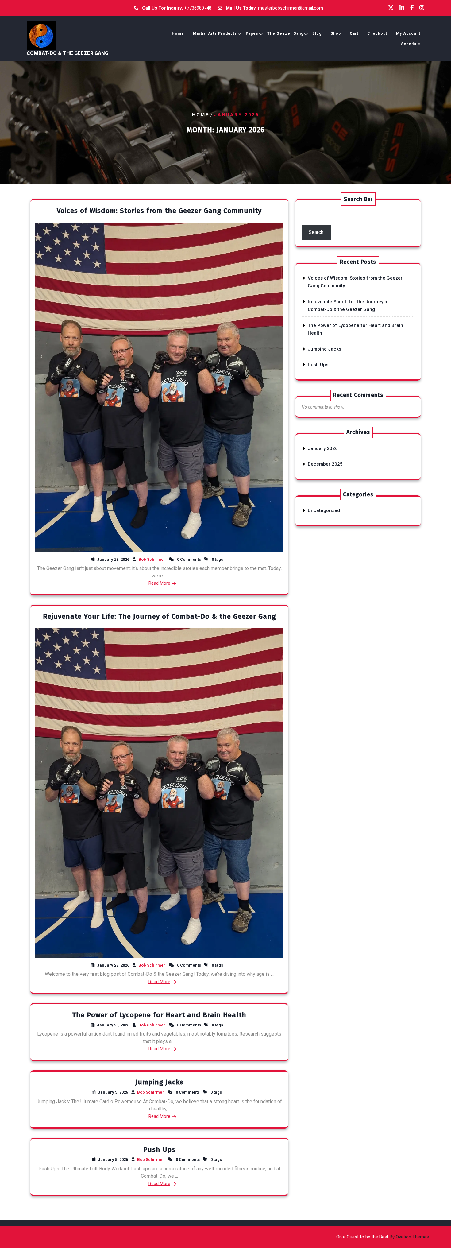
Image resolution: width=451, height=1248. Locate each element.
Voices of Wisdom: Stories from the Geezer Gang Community (159, 211)
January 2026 (323, 448)
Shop (335, 33)
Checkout (377, 33)
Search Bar (358, 199)
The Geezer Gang (285, 33)
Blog (317, 33)
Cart (354, 33)
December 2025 (325, 464)
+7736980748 (197, 8)
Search (316, 232)
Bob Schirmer (151, 559)
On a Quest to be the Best (382, 1237)
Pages (252, 33)
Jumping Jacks (159, 1082)
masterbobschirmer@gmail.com (290, 8)
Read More (159, 583)
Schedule (410, 44)
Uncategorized (324, 510)
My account (408, 33)
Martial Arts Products (215, 33)
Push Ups (159, 1149)
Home (178, 33)
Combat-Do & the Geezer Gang (67, 53)
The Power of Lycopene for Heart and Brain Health (159, 1015)
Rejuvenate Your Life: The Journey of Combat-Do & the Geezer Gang (159, 616)
